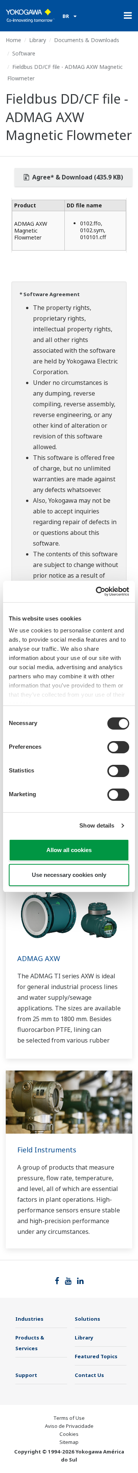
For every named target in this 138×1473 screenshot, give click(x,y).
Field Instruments (46, 1149)
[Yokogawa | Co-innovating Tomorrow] (30, 16)
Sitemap (69, 1442)
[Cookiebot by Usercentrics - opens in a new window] (97, 591)
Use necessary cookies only (69, 875)
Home (13, 40)
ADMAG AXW (38, 958)
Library (37, 40)
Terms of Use (69, 1417)
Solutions (87, 1318)
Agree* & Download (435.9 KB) (77, 177)
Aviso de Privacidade (69, 1425)
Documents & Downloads (86, 40)
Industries (29, 1318)
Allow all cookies (69, 850)
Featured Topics (96, 1356)
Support (26, 1375)
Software (23, 53)
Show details (96, 825)
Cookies (69, 1434)
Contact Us (89, 1375)
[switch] (118, 747)
